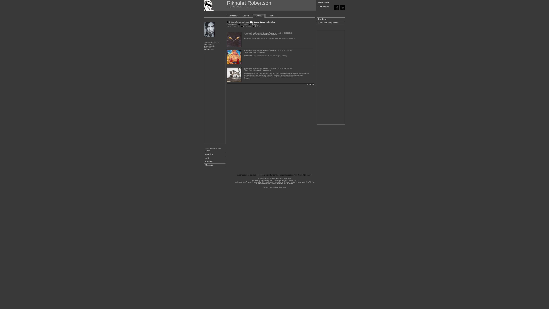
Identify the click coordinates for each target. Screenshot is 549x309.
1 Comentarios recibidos (238, 22)
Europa (208, 161)
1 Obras (253, 24)
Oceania (209, 165)
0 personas (247, 26)
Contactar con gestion (328, 22)
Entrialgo (261, 52)
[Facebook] (336, 7)
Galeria (245, 16)
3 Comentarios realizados (263, 22)
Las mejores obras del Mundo (261, 180)
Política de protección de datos (282, 184)
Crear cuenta (323, 6)
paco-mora (267, 70)
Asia (207, 158)
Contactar (233, 16)
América (209, 154)
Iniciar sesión (323, 2)
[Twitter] (342, 7)
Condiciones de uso (263, 184)
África (207, 150)
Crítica (258, 16)
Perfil (271, 16)
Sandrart (274, 35)
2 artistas (244, 24)
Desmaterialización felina (261, 35)
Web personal (208, 49)
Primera (310, 84)
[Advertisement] (214, 99)
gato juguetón (257, 70)
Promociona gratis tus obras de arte (285, 180)
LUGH (255, 52)
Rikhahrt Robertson (269, 33)
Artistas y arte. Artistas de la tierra (271, 178)
